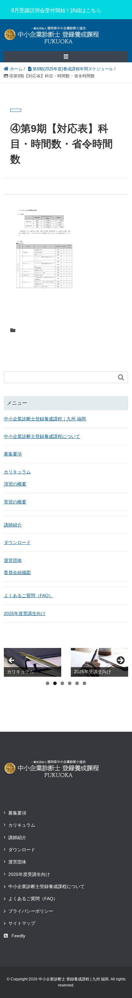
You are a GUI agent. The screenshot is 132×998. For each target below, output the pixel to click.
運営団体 (13, 560)
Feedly (18, 935)
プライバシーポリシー (30, 911)
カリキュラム (17, 471)
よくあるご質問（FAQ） (28, 595)
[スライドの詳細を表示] (32, 662)
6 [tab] (84, 683)
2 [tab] (55, 683)
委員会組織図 (17, 572)
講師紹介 (13, 524)
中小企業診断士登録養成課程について (42, 436)
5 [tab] (77, 683)
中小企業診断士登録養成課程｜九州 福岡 (45, 418)
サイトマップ (21, 923)
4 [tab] (69, 683)
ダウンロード (17, 542)
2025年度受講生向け (24, 613)
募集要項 (13, 453)
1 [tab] (47, 683)
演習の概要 (15, 484)
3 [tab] (62, 683)
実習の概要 (15, 501)
